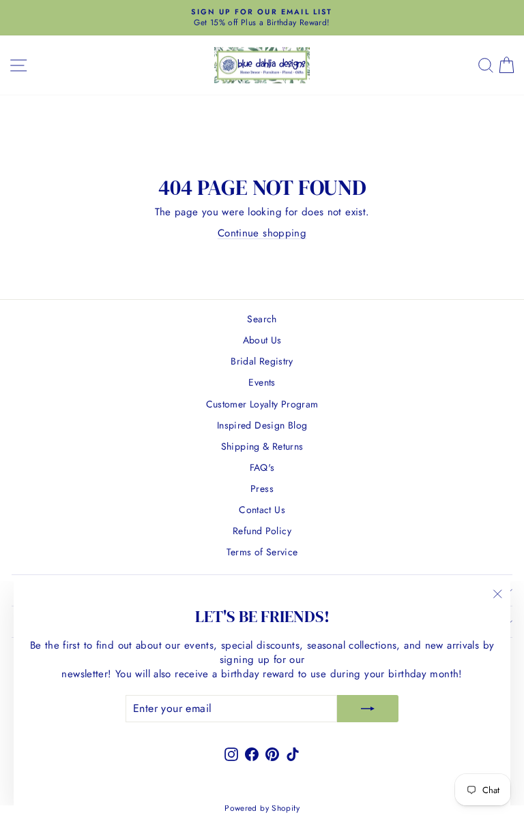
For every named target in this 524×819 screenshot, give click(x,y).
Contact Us (262, 509)
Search (261, 319)
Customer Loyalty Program (262, 404)
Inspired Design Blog (262, 425)
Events (261, 382)
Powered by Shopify (262, 808)
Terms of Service (262, 552)
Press (262, 488)
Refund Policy (262, 531)
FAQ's (262, 467)
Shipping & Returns (262, 446)
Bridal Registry (262, 361)
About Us (262, 340)
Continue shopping (262, 233)
